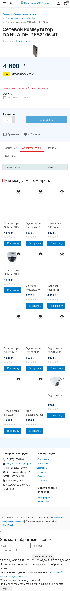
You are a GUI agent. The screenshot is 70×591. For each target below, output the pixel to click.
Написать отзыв (22, 41)
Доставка (42, 468)
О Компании (43, 459)
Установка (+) (18, 98)
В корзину (13, 243)
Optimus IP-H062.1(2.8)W (33, 287)
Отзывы (41, 476)
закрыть (6, 588)
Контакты (42, 480)
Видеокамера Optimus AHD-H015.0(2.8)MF (34, 227)
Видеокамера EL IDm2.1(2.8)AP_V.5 (56, 399)
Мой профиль (44, 497)
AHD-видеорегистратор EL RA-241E (34, 414)
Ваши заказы (43, 502)
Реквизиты (42, 463)
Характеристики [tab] (32, 148)
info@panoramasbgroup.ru (18, 463)
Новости (41, 472)
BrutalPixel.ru (8, 525)
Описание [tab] (11, 148)
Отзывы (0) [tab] (53, 148)
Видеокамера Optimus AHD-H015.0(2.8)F (12, 227)
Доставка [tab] (10, 155)
